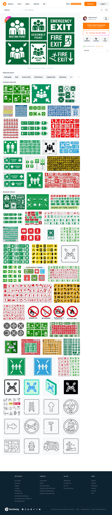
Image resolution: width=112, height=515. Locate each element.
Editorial (36, 4)
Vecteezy (17, 483)
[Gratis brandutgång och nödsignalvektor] (69, 147)
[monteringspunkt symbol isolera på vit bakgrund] (10, 147)
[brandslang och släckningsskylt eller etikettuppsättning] (62, 180)
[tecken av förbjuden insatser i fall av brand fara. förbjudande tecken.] (53, 312)
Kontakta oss (67, 483)
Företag (17, 488)
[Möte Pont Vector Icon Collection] (14, 329)
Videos (27, 4)
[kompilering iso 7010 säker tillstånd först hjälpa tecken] (10, 234)
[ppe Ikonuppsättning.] (63, 111)
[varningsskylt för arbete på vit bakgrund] (63, 163)
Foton (19, 4)
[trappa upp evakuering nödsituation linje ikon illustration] (71, 446)
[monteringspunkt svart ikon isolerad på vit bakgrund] (49, 147)
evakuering (62, 77)
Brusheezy (18, 480)
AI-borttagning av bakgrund (23, 498)
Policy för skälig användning (98, 509)
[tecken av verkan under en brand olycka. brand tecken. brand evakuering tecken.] (64, 329)
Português (94, 486)
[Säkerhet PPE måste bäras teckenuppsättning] (21, 111)
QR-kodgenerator (20, 501)
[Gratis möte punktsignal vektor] (16, 94)
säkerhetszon (38, 77)
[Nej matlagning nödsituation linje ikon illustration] (71, 407)
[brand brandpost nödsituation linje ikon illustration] (31, 446)
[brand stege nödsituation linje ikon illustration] (31, 407)
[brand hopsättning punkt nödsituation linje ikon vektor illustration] (12, 387)
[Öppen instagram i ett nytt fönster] (25, 509)
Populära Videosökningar (47, 493)
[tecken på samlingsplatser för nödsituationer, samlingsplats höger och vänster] (13, 163)
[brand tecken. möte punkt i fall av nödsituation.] (44, 254)
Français (93, 491)
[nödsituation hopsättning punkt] (41, 94)
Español (93, 483)
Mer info (86, 50)
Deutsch (93, 488)
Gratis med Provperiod (96, 26)
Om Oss (66, 486)
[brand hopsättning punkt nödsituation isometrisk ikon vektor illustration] (51, 387)
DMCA (41, 483)
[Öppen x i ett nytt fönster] (37, 509)
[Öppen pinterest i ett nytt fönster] (31, 509)
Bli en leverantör (68, 488)
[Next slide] (77, 77)
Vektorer (10, 4)
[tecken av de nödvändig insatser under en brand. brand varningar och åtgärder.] (67, 293)
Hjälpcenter (67, 480)
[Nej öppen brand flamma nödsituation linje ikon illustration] (71, 426)
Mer (44, 4)
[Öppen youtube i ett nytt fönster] (39, 509)
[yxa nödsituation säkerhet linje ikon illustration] (51, 426)
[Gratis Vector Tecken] (34, 274)
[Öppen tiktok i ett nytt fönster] (34, 509)
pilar (71, 77)
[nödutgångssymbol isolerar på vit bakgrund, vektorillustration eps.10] (30, 147)
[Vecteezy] (4, 4)
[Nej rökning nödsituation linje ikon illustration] (31, 426)
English (93, 480)
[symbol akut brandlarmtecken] (65, 128)
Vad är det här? (99, 46)
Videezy (17, 486)
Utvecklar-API (18, 493)
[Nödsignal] (34, 128)
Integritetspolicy (85, 509)
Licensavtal (43, 480)
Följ (106, 19)
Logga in (103, 4)
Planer (68, 4)
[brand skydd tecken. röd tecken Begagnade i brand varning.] (27, 293)
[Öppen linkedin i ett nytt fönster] (28, 509)
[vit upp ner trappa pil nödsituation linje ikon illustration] (51, 407)
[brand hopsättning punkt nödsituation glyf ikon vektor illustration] (71, 387)
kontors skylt (26, 77)
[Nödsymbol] (31, 234)
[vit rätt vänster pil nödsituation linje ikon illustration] (12, 426)
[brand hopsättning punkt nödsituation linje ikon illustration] (69, 254)
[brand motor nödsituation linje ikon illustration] (51, 446)
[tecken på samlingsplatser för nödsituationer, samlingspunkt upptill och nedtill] (14, 180)
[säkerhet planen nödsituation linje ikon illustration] (12, 446)
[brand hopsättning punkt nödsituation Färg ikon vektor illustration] (11, 347)
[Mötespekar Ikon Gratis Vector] (66, 94)
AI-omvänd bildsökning (21, 496)
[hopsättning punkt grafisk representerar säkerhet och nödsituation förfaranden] (29, 367)
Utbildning (18, 491)
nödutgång (7, 77)
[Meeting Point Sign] (14, 202)
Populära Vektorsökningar (47, 488)
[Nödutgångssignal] (38, 202)
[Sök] (102, 10)
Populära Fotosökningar (47, 491)
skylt (16, 77)
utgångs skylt (51, 77)
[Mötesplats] (35, 163)
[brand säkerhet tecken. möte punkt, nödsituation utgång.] (61, 218)
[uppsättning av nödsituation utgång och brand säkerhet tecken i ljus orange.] (52, 347)
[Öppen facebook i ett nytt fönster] (22, 509)
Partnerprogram (44, 486)
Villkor (77, 509)
